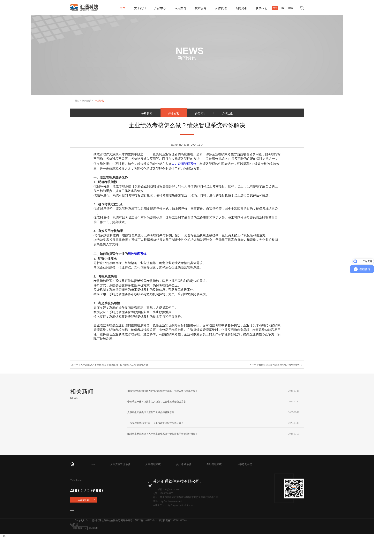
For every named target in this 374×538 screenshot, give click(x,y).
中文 (275, 8)
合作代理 (221, 8)
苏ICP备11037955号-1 (146, 520)
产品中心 (160, 8)
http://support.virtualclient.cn (180, 505)
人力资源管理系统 (183, 163)
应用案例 (180, 8)
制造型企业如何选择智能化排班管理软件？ (280, 364)
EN (282, 8)
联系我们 (261, 8)
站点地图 (93, 528)
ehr (93, 464)
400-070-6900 (86, 491)
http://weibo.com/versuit (171, 501)
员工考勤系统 (183, 464)
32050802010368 (178, 520)
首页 (122, 8)
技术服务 (200, 8)
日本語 (290, 8)
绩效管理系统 (137, 253)
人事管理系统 (153, 464)
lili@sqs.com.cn (172, 489)
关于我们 (140, 8)
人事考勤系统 (244, 464)
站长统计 (75, 524)
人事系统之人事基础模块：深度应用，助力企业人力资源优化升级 (114, 364)
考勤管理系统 (214, 464)
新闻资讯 (241, 8)
